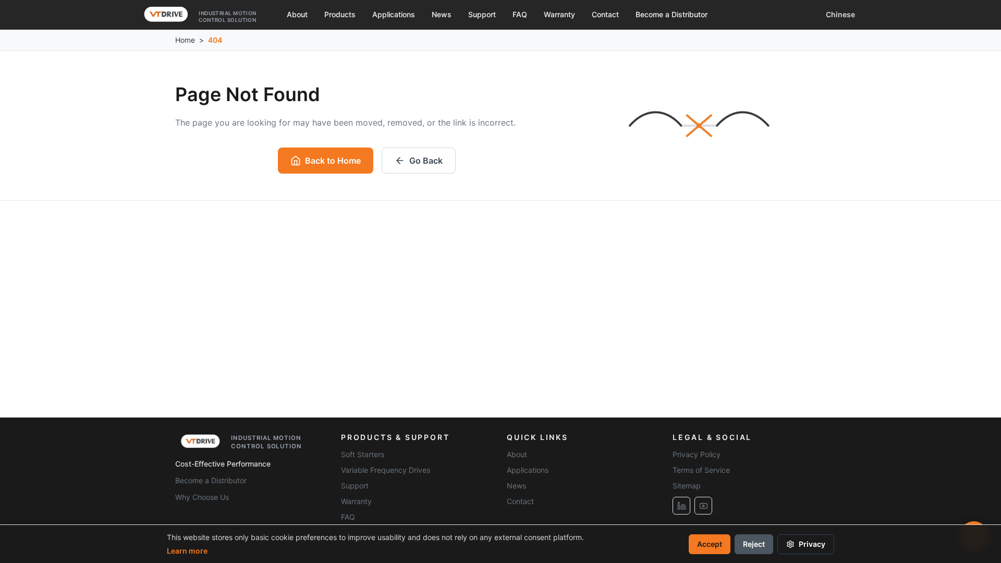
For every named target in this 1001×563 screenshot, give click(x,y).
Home (185, 39)
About (297, 14)
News (441, 14)
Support (482, 14)
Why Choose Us (202, 497)
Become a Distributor (671, 14)
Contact (605, 14)
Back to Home (333, 160)
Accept (709, 544)
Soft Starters (362, 454)
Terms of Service (701, 470)
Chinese (840, 14)
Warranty (559, 14)
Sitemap (687, 485)
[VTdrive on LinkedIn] (681, 506)
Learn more (187, 550)
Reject (754, 544)
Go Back (426, 160)
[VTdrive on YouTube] (703, 506)
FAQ (519, 14)
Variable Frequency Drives (385, 470)
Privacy (812, 544)
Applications (393, 14)
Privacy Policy (697, 454)
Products (340, 14)
